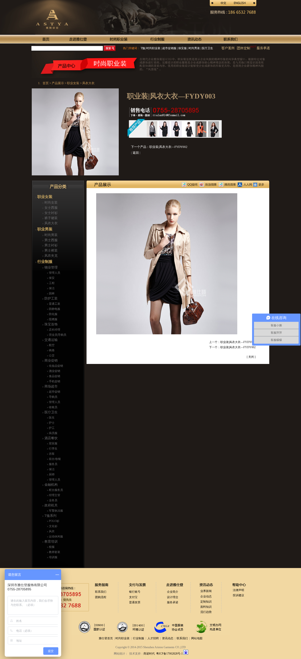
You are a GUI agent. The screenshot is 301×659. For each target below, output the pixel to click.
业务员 (52, 500)
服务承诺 (172, 602)
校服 (51, 547)
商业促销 (51, 360)
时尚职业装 (153, 48)
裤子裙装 (51, 218)
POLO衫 (53, 521)
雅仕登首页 (106, 638)
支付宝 (133, 597)
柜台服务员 (55, 490)
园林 (51, 293)
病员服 (52, 433)
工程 (51, 283)
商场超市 (51, 386)
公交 (51, 355)
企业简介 (172, 591)
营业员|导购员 (57, 334)
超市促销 (54, 391)
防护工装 (51, 298)
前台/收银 (54, 459)
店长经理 (54, 329)
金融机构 (51, 484)
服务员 (52, 464)
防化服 (52, 314)
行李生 (52, 448)
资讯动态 (167, 638)
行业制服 (44, 262)
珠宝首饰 (51, 324)
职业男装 (44, 229)
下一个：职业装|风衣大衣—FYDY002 (232, 347)
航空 (51, 345)
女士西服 (51, 207)
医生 (51, 417)
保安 (51, 278)
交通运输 (51, 340)
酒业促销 (54, 371)
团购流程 (100, 597)
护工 (51, 428)
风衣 (51, 531)
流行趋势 (206, 612)
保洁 (51, 288)
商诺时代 (149, 653)
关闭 (251, 357)
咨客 (51, 453)
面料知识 (206, 606)
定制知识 (206, 601)
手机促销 (54, 381)
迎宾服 (52, 443)
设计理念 (172, 597)
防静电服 (54, 309)
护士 (51, 422)
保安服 (182, 48)
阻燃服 (52, 319)
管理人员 (54, 272)
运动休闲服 (55, 536)
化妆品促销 (55, 365)
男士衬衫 (51, 245)
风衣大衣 (51, 223)
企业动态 (206, 596)
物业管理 (51, 267)
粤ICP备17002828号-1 (169, 653)
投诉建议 (238, 595)
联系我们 (100, 591)
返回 (136, 152)
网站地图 (196, 638)
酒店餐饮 (51, 438)
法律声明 (238, 590)
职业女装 (44, 197)
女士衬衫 (51, 213)
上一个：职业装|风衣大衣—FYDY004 (232, 342)
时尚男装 (194, 48)
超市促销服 (169, 48)
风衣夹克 (51, 255)
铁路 (51, 350)
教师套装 (54, 552)
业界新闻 (206, 591)
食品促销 (54, 376)
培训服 (52, 557)
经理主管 (54, 495)
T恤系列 (50, 515)
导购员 (52, 397)
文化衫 (52, 526)
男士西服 (51, 240)
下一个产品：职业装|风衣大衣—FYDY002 (159, 147)
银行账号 (134, 591)
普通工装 (54, 303)
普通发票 (134, 602)
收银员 (52, 407)
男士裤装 (51, 250)
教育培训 (51, 541)
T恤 (143, 48)
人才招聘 (153, 638)
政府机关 (51, 505)
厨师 (51, 474)
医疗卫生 (207, 48)
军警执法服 (55, 510)
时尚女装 (51, 202)
